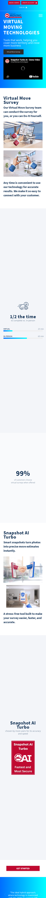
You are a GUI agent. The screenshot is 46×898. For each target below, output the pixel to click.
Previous (5, 894)
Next (41, 894)
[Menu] (39, 15)
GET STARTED (23, 868)
